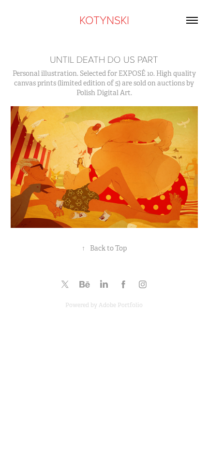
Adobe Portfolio (121, 305)
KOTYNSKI (104, 20)
